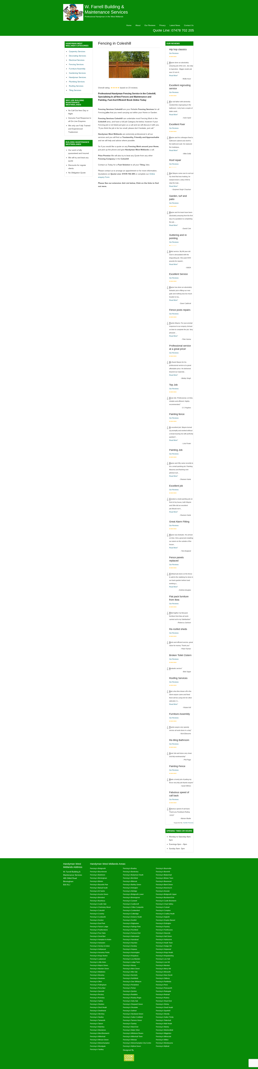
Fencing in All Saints (97, 891)
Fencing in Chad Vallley (164, 904)
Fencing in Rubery (162, 998)
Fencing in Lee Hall (163, 959)
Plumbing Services (77, 82)
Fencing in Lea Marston (131, 959)
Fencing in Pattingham (98, 985)
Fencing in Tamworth (97, 1020)
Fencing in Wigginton (163, 1033)
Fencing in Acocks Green (99, 894)
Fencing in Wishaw (130, 1040)
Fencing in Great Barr (98, 936)
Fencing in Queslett (97, 991)
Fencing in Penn (162, 985)
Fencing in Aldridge (130, 891)
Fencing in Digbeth (163, 917)
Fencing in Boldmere (97, 875)
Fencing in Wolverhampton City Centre (137, 1043)
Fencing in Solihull (130, 1010)
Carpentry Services (77, 51)
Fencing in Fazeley (163, 926)
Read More (173, 76)
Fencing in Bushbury (97, 901)
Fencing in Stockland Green (133, 1014)
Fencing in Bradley (130, 868)
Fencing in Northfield (130, 978)
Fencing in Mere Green (131, 968)
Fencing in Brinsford (97, 897)
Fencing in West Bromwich (99, 1033)
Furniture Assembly (77, 69)
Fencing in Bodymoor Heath (133, 875)
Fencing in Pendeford (131, 985)
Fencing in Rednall (163, 994)
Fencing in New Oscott (164, 975)
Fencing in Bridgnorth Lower (133, 894)
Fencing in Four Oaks (98, 933)
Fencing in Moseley (97, 975)
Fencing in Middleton (97, 972)
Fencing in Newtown (97, 978)
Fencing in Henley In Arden (100, 946)
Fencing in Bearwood (163, 881)
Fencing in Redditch (130, 994)
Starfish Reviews (188, 822)
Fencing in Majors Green (99, 965)
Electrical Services (76, 60)
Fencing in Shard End (164, 1001)
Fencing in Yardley (97, 1049)
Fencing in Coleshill (97, 910)
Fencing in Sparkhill (163, 1010)
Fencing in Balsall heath (99, 888)
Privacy (162, 25)
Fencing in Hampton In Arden (100, 939)
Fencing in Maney (129, 965)
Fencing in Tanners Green (132, 1020)
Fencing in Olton (96, 981)
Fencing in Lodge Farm (131, 962)
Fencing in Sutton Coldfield (133, 1017)
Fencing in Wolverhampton (100, 1043)
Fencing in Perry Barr (97, 988)
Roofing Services (76, 86)
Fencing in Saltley (96, 1001)
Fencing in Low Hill (163, 962)
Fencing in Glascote (163, 933)
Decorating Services (77, 56)
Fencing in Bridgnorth (98, 868)
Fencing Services (76, 64)
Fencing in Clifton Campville (133, 907)
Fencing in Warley (162, 1027)
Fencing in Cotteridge (131, 914)
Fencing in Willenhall (97, 1036)
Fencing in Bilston (96, 881)
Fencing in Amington (130, 888)
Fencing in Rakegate (163, 991)
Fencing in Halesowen (131, 936)
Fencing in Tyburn (96, 1023)
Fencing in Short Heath (98, 1007)
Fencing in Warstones (98, 1030)
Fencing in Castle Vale (98, 904)
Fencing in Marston (163, 965)
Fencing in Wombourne (164, 1043)
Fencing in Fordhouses (164, 930)
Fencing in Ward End (130, 1027)
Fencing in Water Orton (131, 1030)
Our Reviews (149, 25)
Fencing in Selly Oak (130, 1001)
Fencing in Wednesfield (164, 1030)
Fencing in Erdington (163, 923)
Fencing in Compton (163, 910)
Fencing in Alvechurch (164, 888)
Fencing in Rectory (97, 994)
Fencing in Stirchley (97, 1014)
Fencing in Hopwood (163, 949)
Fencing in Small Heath (164, 1007)
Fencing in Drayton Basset (165, 920)
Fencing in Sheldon (97, 1004)
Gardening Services (77, 73)
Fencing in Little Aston (98, 962)
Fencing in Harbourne (164, 939)
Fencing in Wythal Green (132, 1046)
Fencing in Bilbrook (130, 881)
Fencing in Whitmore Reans (133, 1033)
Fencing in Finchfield (130, 930)
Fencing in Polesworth (164, 988)
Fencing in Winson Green (99, 1040)
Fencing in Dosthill (130, 920)
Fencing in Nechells (130, 975)
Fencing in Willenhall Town (133, 1036)
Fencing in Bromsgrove (131, 897)
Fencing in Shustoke (130, 1007)
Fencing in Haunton (130, 943)
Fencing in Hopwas (130, 949)
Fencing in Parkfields (163, 981)
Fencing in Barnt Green (164, 884)
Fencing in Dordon (97, 920)
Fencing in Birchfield (130, 878)
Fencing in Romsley (97, 998)
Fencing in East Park (97, 923)
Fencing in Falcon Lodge (99, 926)
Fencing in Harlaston (97, 943)
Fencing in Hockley (130, 946)
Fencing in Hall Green (164, 936)
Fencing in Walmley (97, 1027)
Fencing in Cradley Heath (165, 914)
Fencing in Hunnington (131, 952)
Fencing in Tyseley (130, 1023)
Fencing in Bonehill (163, 871)
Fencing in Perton (129, 988)
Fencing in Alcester (163, 891)
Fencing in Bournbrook (98, 871)
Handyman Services (77, 77)
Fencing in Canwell (130, 901)
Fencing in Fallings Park (132, 926)
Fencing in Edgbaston (131, 923)
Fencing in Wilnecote (163, 1036)
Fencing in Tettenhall (163, 1020)
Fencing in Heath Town (164, 943)
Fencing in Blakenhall (164, 875)
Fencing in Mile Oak (130, 972)
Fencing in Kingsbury (130, 956)
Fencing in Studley (97, 1017)
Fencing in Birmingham (98, 878)
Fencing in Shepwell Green (133, 1004)
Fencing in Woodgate (98, 1046)
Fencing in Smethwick (98, 1010)
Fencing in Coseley (97, 914)
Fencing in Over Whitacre (132, 981)
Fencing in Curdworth (98, 917)
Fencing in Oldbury (163, 978)
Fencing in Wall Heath (164, 1023)
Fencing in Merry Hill (163, 968)
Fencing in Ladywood (98, 959)
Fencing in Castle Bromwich (166, 901)
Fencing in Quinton (130, 991)
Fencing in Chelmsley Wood (100, 907)
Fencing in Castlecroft (131, 904)
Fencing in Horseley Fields (100, 952)
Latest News (175, 25)
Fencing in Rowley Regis (132, 998)
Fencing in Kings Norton (99, 956)
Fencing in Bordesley (130, 871)
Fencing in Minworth (163, 972)
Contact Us (189, 25)
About (137, 25)
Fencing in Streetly (162, 1014)
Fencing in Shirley (162, 1004)
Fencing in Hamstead (131, 939)
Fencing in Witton (162, 1040)
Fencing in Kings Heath (164, 952)
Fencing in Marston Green (99, 968)
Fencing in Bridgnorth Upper (166, 894)
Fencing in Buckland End (165, 897)
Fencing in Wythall (162, 1046)
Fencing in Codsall (163, 907)
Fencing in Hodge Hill (164, 946)
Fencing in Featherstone (99, 930)
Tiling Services (75, 90)
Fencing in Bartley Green (132, 884)
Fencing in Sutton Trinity (164, 1017)
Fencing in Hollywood (98, 949)
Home (128, 25)
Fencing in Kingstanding (165, 956)
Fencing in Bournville (163, 868)
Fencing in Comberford (131, 910)
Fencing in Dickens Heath (132, 917)
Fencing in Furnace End (131, 933)
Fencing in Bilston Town (164, 878)
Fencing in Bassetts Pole (99, 884)
